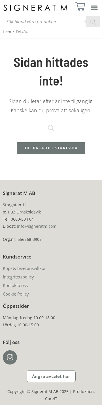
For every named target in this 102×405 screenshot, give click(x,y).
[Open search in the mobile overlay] (51, 21)
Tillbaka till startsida (51, 147)
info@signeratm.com (36, 226)
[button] (94, 7)
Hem (7, 31)
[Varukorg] (82, 6)
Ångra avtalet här (51, 376)
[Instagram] (10, 357)
